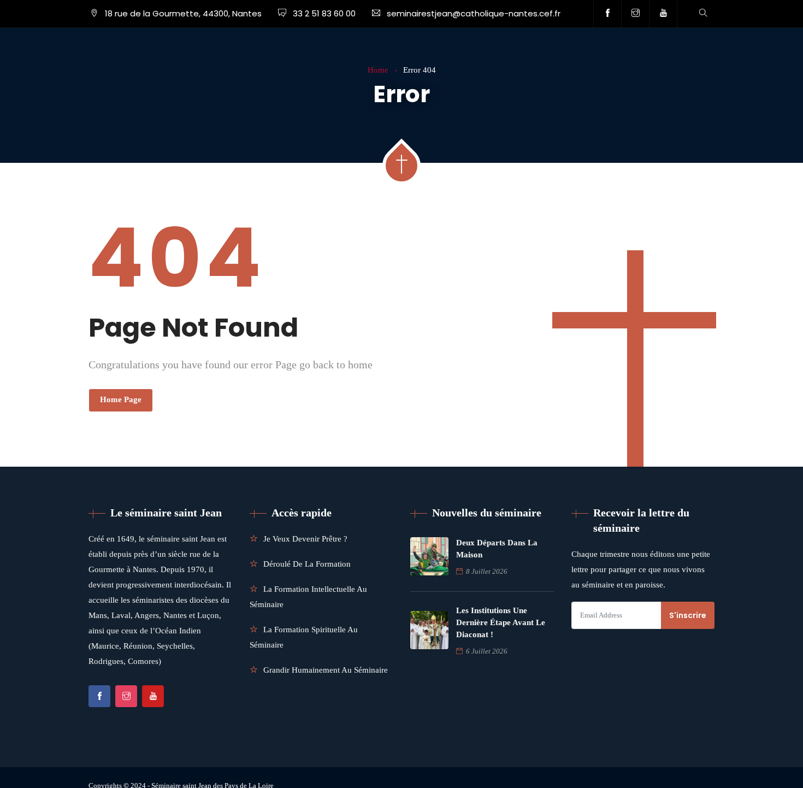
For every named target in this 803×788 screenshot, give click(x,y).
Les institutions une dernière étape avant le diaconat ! (500, 622)
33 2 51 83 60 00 (323, 13)
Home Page (120, 399)
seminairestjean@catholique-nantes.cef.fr (473, 13)
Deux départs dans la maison (497, 548)
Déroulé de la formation (307, 564)
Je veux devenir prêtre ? (305, 538)
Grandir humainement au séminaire (325, 670)
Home (378, 70)
